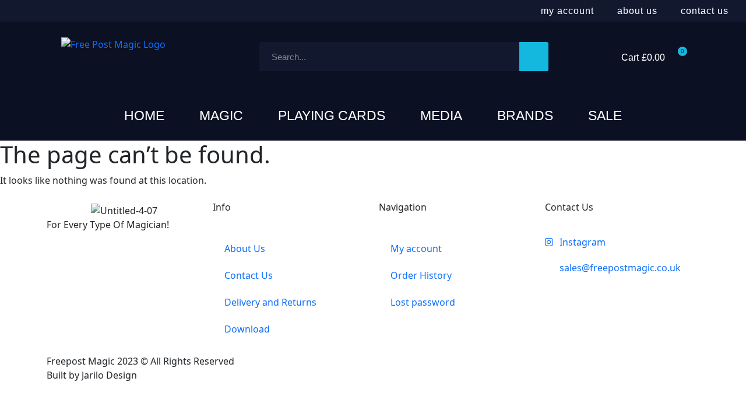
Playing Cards (331, 115)
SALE (605, 115)
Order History (421, 275)
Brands (525, 115)
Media (441, 115)
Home (144, 115)
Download (247, 329)
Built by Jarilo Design (92, 375)
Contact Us (705, 11)
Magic (221, 115)
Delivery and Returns (270, 302)
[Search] (533, 56)
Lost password (422, 302)
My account (567, 11)
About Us (637, 11)
